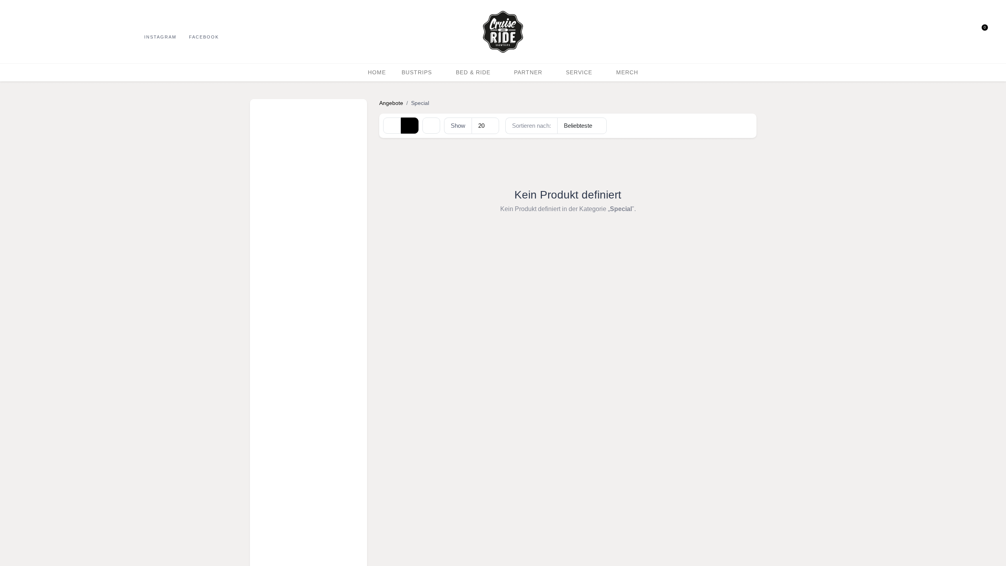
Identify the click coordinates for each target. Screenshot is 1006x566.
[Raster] (392, 125)
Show (458, 125)
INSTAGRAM (160, 37)
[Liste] (410, 125)
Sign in (965, 32)
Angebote (391, 103)
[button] (950, 32)
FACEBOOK (204, 37)
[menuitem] (377, 72)
